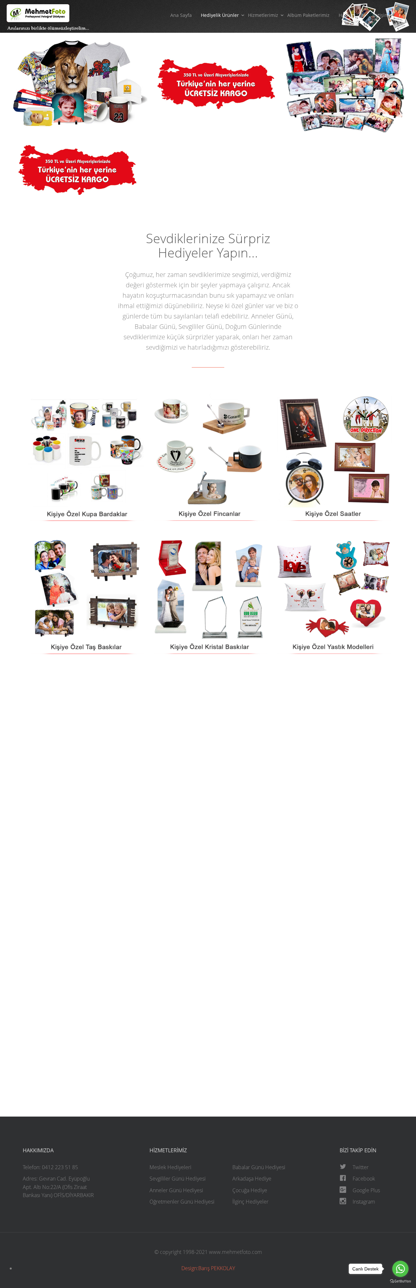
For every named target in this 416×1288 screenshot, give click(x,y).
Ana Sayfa (181, 15)
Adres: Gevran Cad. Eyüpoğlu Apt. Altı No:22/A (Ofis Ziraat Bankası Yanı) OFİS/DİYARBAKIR (58, 1187)
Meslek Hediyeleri (170, 1167)
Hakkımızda (351, 15)
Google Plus (366, 1190)
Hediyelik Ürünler (220, 15)
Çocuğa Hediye (249, 1190)
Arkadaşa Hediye (251, 1178)
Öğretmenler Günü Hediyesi (182, 1201)
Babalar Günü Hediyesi (258, 1167)
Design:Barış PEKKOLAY (208, 1268)
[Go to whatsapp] (400, 1269)
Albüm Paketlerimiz (308, 15)
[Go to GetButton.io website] (400, 1281)
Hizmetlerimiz (263, 15)
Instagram (364, 1201)
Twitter (361, 1167)
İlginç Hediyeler (250, 1201)
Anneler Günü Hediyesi (176, 1190)
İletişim (381, 15)
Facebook (364, 1178)
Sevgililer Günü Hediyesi (178, 1178)
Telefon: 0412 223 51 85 (50, 1167)
